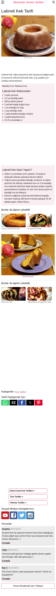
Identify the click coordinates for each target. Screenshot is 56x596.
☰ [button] (2, 2)
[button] (5, 402)
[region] (28, 65)
